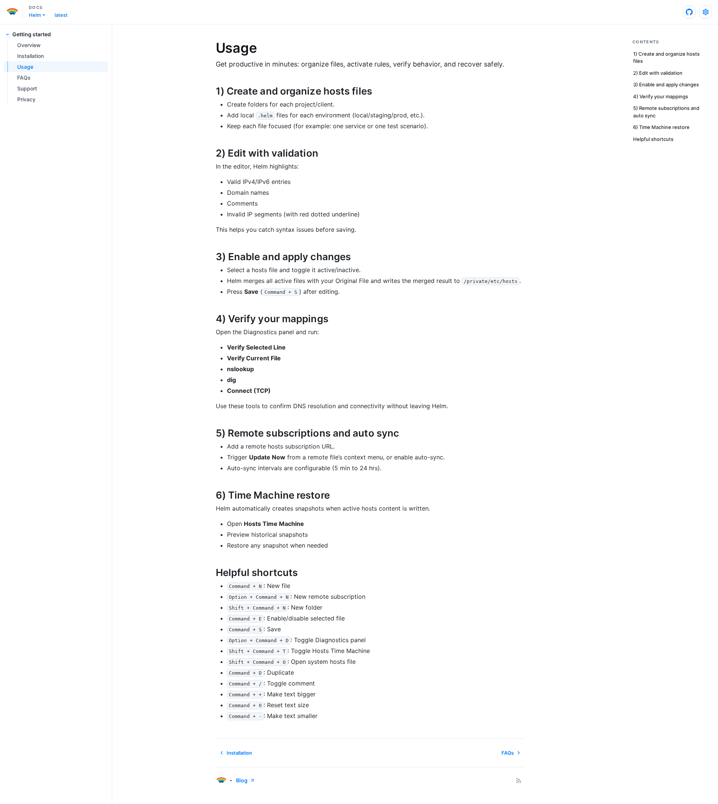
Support (27, 88)
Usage (25, 67)
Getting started (31, 34)
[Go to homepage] (221, 780)
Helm (35, 15)
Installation (30, 56)
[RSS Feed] (518, 780)
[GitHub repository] (689, 12)
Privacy (26, 99)
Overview (29, 45)
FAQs (24, 77)
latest (61, 15)
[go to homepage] (14, 12)
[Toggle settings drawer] (705, 12)
